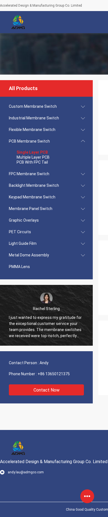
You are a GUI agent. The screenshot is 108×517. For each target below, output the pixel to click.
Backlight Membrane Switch (34, 185)
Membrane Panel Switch (30, 208)
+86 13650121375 (54, 374)
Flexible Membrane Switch (32, 129)
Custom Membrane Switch (33, 106)
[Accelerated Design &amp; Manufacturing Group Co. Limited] (18, 22)
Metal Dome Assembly (29, 255)
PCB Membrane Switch (29, 141)
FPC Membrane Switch (29, 174)
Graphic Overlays (24, 220)
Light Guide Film (23, 243)
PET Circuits (20, 232)
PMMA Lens (19, 266)
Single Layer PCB (32, 152)
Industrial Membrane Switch (34, 118)
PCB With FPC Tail (32, 162)
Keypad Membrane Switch (32, 197)
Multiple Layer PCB (33, 157)
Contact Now (47, 390)
